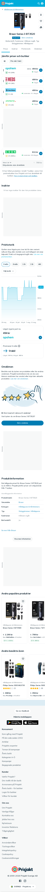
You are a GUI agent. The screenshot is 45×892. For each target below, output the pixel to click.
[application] (22, 299)
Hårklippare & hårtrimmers (14, 9)
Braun (21, 502)
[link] (14, 620)
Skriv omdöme (27, 38)
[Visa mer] (3, 70)
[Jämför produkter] (41, 27)
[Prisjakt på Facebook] (20, 880)
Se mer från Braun (8, 530)
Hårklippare (35, 511)
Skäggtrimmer (24, 511)
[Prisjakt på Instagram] (25, 880)
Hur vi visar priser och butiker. (25, 176)
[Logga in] (42, 3)
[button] (41, 14)
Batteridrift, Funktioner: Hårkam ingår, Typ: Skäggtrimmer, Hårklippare (22, 42)
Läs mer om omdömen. (20, 379)
